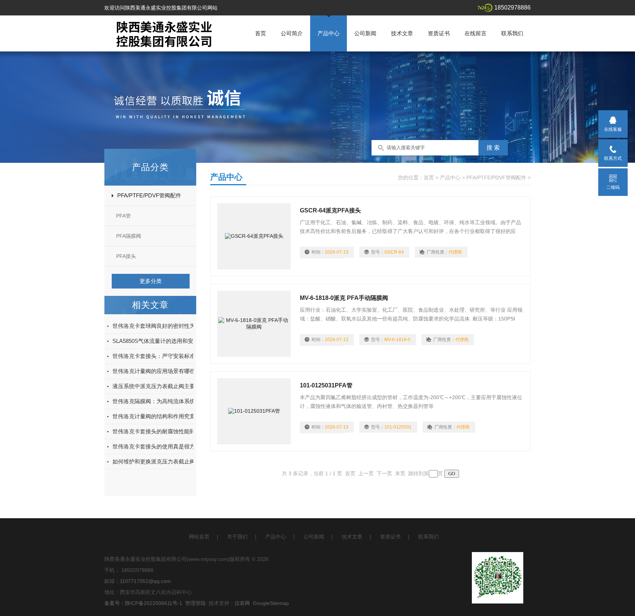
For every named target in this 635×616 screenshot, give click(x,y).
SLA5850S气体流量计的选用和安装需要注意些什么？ (177, 341)
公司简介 (292, 33)
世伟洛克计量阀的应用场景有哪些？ (156, 371)
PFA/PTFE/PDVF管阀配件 (149, 195)
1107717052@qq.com (145, 581)
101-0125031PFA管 (326, 385)
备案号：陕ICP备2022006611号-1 (143, 603)
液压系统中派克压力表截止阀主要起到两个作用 (170, 386)
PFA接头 (126, 256)
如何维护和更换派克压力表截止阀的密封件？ (167, 461)
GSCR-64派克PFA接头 (330, 210)
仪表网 (242, 603)
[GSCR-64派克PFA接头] (254, 236)
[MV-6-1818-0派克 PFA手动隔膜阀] (254, 324)
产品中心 (329, 33)
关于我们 (237, 537)
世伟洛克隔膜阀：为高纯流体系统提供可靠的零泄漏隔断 (181, 401)
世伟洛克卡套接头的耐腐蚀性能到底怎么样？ (167, 431)
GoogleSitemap (271, 603)
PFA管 (123, 216)
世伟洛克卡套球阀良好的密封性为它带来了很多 (170, 326)
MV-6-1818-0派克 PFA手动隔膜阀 (344, 298)
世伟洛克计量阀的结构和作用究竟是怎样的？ (167, 416)
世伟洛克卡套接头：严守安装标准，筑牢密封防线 (173, 356)
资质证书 (439, 33)
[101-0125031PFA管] (254, 411)
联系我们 (512, 33)
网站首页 (199, 537)
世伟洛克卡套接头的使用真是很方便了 (159, 446)
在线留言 (475, 33)
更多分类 (151, 281)
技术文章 (402, 33)
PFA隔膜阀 (128, 236)
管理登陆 (195, 603)
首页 (260, 33)
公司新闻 (365, 33)
